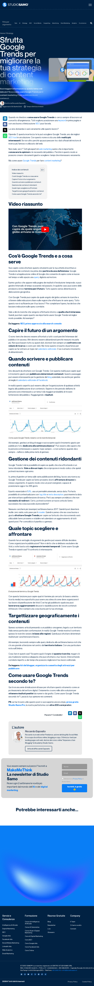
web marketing (45, 149)
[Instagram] (25, 974)
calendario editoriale (47, 349)
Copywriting (46, 23)
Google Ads (6, 936)
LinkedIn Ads (6, 946)
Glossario (51, 932)
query (36, 277)
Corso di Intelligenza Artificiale (32, 922)
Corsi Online (29, 950)
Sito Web (51, 866)
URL (30, 491)
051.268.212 (56, 970)
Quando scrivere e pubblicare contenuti (26, 182)
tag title (42, 494)
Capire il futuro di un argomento (23, 179)
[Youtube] (28, 974)
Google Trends (29, 160)
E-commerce (82, 23)
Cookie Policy (87, 982)
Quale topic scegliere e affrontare (24, 188)
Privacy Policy (77, 779)
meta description (56, 494)
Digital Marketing (8, 929)
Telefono (74, 866)
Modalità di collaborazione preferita (80, 843)
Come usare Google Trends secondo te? (27, 194)
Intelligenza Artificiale (10, 925)
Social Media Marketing (10, 943)
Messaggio (52, 876)
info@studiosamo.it (69, 970)
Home (2, 33)
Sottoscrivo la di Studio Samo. (66, 892)
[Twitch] (42, 974)
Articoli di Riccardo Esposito (38, 749)
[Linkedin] (21, 974)
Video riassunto (17, 173)
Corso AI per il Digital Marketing (32, 932)
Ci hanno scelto (75, 925)
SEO (30, 23)
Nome (50, 833)
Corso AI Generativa (32, 927)
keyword (62, 120)
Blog (49, 922)
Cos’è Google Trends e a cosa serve (25, 176)
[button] (5, 118)
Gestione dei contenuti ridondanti (24, 185)
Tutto (16, 23)
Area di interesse (55, 843)
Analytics (74, 23)
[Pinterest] (38, 974)
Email (50, 857)
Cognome (74, 833)
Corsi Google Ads (31, 943)
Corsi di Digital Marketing (34, 936)
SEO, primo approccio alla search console (41, 323)
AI (19, 23)
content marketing (52, 160)
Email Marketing (65, 23)
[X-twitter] (35, 974)
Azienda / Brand (77, 857)
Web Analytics (7, 950)
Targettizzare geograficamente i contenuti (28, 191)
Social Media (37, 23)
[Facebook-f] (32, 974)
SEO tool (12, 137)
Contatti (73, 929)
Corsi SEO (28, 940)
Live (49, 929)
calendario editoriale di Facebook (33, 380)
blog (50, 377)
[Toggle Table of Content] (41, 170)
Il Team (72, 922)
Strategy (24, 23)
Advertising (55, 23)
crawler (41, 512)
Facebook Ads (7, 939)
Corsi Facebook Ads (32, 947)
